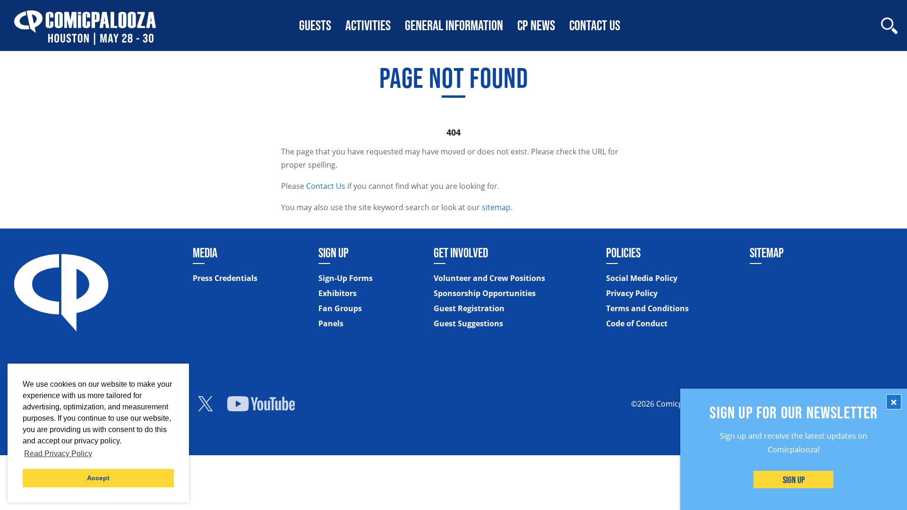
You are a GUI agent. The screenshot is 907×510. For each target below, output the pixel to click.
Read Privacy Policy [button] (58, 454)
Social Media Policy (641, 278)
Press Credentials (225, 278)
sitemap (496, 207)
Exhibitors (337, 293)
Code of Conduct (636, 323)
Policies (623, 252)
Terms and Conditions (647, 308)
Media (205, 252)
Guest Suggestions (468, 323)
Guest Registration (469, 308)
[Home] (85, 25)
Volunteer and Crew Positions (489, 278)
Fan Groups (340, 308)
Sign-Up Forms (345, 278)
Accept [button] (98, 478)
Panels (330, 323)
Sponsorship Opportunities (485, 293)
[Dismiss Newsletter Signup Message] (893, 401)
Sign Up (794, 480)
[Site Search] (889, 25)
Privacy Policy (632, 293)
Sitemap (767, 252)
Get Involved (461, 252)
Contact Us (325, 186)
